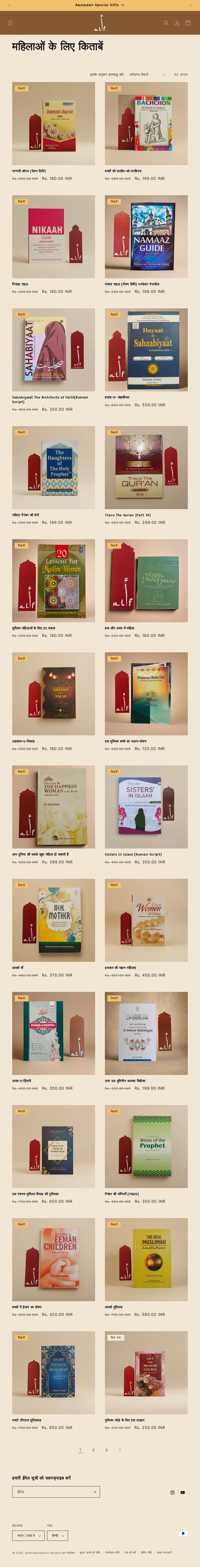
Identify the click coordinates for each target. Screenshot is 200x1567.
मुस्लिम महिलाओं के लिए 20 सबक (33, 628)
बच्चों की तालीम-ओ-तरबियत (123, 171)
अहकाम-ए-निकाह (23, 741)
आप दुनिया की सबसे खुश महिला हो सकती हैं (40, 855)
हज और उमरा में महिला (119, 628)
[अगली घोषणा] (190, 5)
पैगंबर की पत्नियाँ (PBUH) (122, 1194)
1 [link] (80, 1449)
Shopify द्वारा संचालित (62, 1553)
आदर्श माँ (17, 968)
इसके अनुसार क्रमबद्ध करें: (107, 74)
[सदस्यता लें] (94, 1492)
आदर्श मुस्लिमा (114, 1307)
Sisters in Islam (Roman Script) (133, 855)
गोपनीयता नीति (112, 1552)
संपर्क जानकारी (164, 1552)
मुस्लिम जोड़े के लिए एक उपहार (125, 1420)
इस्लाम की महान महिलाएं (120, 968)
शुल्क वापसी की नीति (90, 1552)
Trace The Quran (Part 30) (128, 515)
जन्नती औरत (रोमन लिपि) (29, 171)
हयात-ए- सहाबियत (117, 397)
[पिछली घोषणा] (9, 5)
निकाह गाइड (20, 284)
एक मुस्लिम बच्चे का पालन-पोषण (126, 741)
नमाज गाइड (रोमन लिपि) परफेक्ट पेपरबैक (132, 284)
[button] (10, 23)
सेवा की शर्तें (130, 1552)
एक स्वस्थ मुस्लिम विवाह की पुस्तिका (35, 1194)
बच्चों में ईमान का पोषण (27, 1307)
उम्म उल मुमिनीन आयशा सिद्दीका (125, 1081)
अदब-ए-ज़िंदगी (21, 1081)
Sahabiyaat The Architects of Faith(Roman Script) (50, 400)
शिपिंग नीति (146, 1552)
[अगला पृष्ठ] (119, 1449)
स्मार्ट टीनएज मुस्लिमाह (26, 1420)
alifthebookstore (37, 1553)
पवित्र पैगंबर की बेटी (25, 515)
